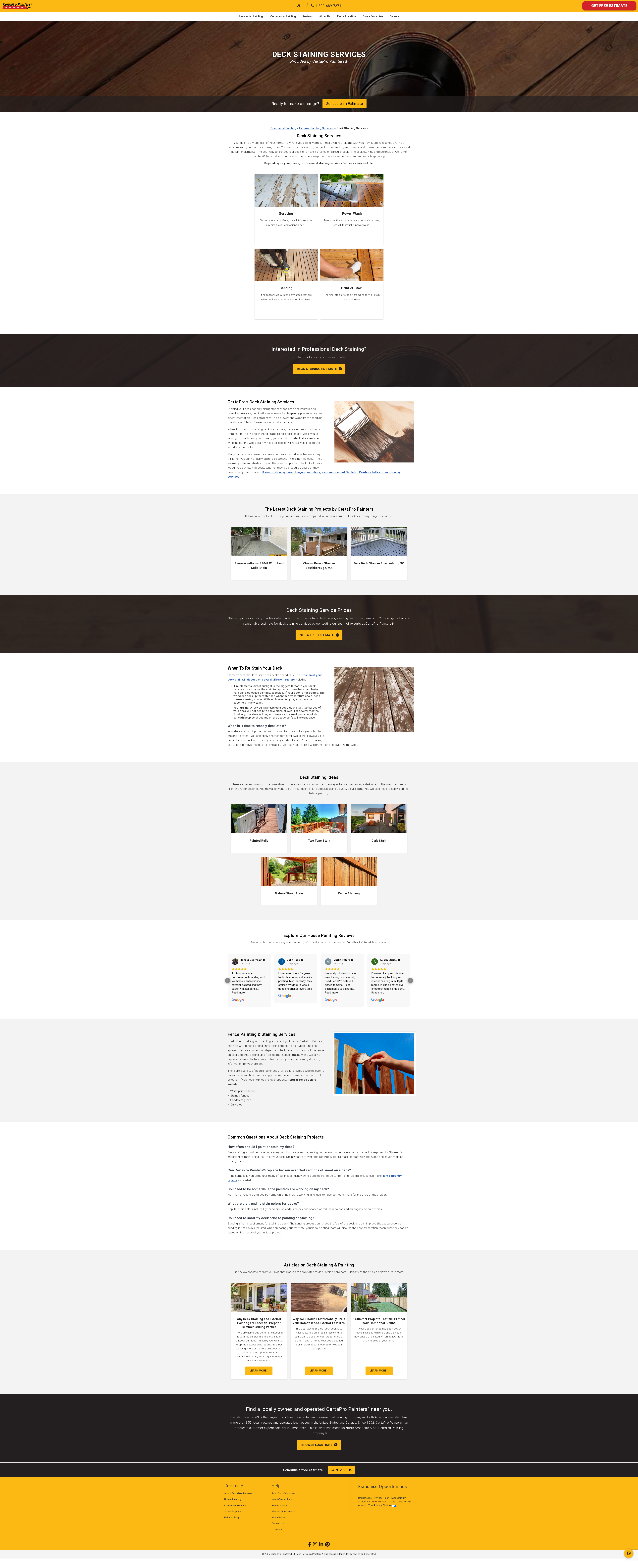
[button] (227, 980)
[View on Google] (235, 961)
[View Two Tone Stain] (319, 828)
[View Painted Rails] (259, 828)
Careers (394, 16)
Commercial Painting (283, 16)
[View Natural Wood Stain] (289, 881)
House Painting (232, 1499)
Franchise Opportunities (382, 1486)
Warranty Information (284, 1511)
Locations (277, 1529)
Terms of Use (379, 1501)
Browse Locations (317, 1445)
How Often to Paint (282, 1499)
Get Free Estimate (609, 5)
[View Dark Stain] (379, 828)
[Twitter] (321, 1544)
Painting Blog (231, 1517)
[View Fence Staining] (349, 881)
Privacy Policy (382, 1498)
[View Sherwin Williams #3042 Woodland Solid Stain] (259, 553)
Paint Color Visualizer (283, 1493)
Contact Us (278, 1523)
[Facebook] (309, 1544)
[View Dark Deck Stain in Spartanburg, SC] (379, 553)
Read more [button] (238, 992)
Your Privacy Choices (379, 1505)
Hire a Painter (279, 1517)
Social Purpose (232, 1511)
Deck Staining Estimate (317, 369)
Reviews (308, 16)
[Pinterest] (327, 1544)
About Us (324, 16)
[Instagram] (315, 1544)
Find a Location (346, 16)
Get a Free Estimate (317, 635)
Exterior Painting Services (316, 128)
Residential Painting (251, 16)
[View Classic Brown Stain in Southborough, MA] (319, 553)
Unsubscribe (365, 1498)
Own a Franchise (373, 16)
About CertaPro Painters (238, 1493)
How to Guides (280, 1505)
